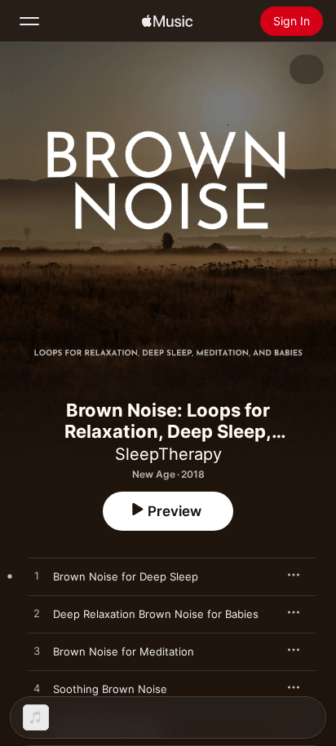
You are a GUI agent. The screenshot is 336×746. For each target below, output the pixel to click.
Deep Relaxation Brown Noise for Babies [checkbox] (156, 613)
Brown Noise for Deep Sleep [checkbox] (125, 576)
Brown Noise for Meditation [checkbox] (123, 651)
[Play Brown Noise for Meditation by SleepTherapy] (36, 651)
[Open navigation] (29, 21)
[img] (167, 21)
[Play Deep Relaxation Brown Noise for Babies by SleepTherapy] (36, 614)
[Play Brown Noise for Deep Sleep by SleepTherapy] (36, 576)
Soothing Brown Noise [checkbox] (110, 688)
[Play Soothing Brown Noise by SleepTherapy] (36, 689)
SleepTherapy (168, 454)
